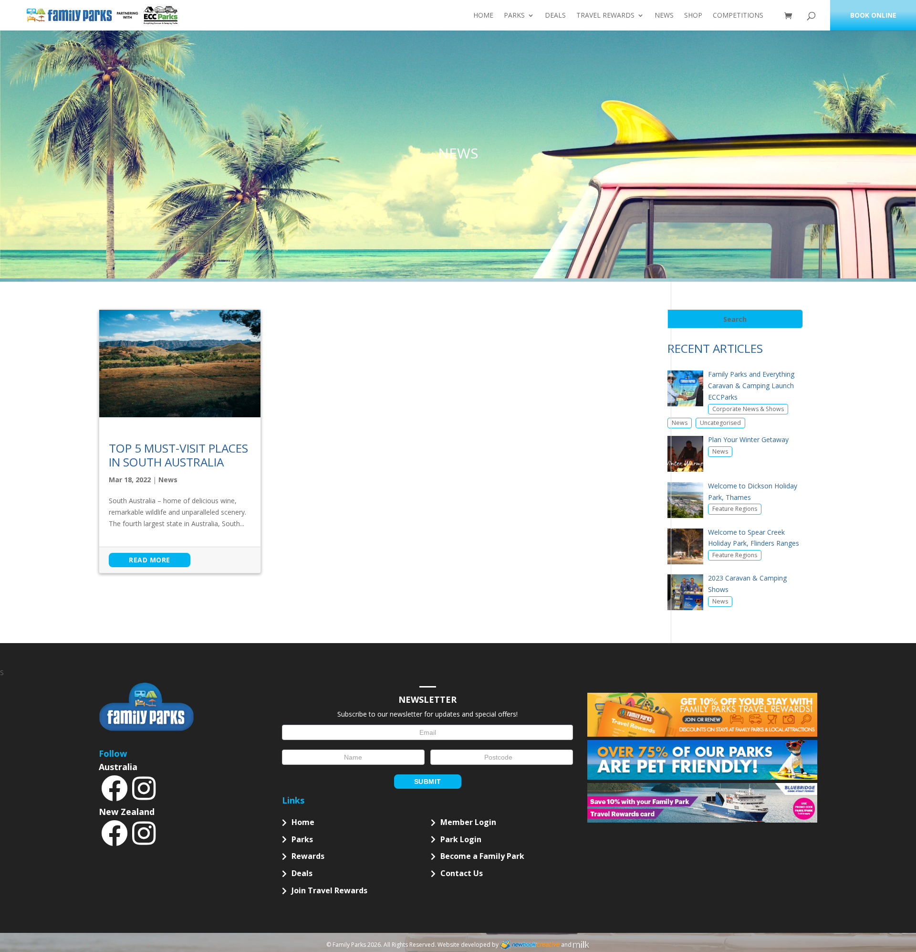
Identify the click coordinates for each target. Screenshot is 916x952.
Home (483, 16)
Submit (427, 781)
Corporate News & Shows (748, 409)
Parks (514, 16)
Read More (149, 559)
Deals (555, 16)
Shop (693, 16)
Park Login (460, 839)
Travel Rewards (605, 16)
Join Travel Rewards (329, 890)
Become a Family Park (482, 856)
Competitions (738, 16)
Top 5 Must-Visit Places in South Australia (178, 455)
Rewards (307, 856)
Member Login (468, 822)
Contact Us (461, 873)
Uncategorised (720, 423)
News (664, 16)
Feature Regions (734, 509)
